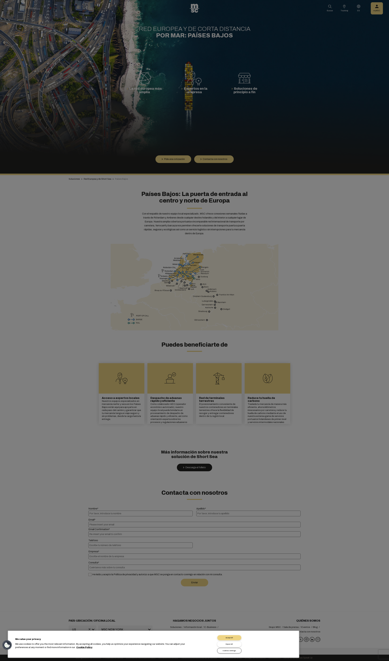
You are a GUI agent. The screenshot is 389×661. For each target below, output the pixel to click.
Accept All (229, 638)
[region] (153, 644)
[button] (7, 645)
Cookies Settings (229, 650)
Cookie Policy (84, 647)
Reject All (229, 644)
